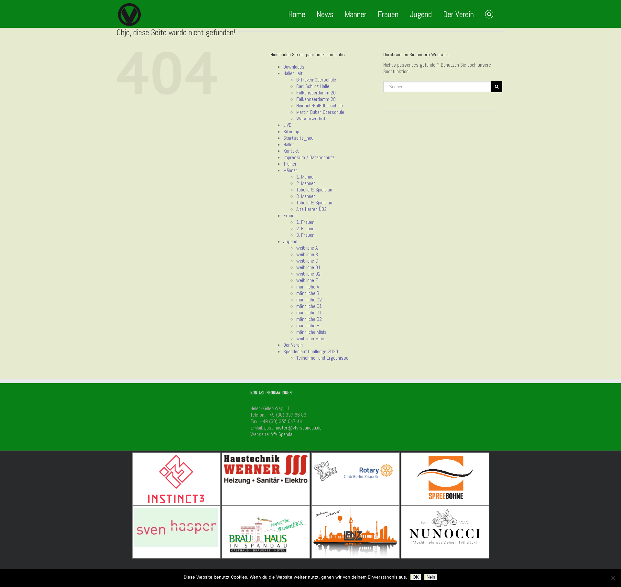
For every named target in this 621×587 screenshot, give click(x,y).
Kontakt (291, 150)
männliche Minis (311, 332)
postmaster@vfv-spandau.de (292, 427)
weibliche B (307, 254)
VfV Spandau (283, 434)
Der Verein (458, 14)
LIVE (287, 125)
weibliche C (307, 260)
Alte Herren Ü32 (311, 209)
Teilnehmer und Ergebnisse (322, 357)
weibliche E (307, 280)
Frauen (388, 14)
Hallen (289, 144)
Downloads (293, 66)
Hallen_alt (293, 73)
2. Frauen (305, 228)
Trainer (290, 163)
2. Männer (305, 183)
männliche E (307, 325)
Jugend (421, 14)
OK (416, 577)
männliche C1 (309, 306)
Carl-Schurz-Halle (312, 86)
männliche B (307, 293)
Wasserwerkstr (311, 118)
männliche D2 (309, 319)
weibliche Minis (310, 338)
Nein (431, 577)
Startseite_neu (298, 138)
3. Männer (305, 196)
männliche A (307, 286)
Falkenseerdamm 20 (316, 92)
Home (296, 14)
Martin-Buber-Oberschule (320, 112)
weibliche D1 (308, 267)
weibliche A (307, 248)
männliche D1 (309, 312)
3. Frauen (305, 235)
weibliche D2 (308, 273)
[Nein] (613, 578)
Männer (355, 14)
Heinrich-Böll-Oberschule (319, 105)
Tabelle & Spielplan (314, 189)
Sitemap (291, 131)
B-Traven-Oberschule (316, 79)
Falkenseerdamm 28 (316, 99)
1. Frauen (305, 222)
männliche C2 (309, 299)
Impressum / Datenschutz (308, 157)
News (325, 14)
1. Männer (305, 176)
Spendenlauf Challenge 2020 (310, 351)
